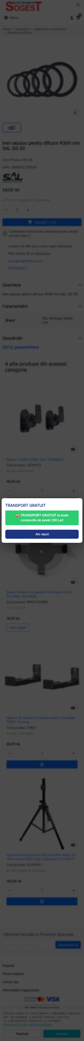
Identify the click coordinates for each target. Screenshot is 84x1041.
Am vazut (42, 534)
